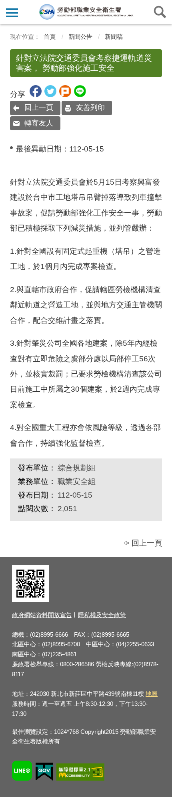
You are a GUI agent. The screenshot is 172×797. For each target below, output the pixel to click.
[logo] (85, 11)
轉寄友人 (38, 123)
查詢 (160, 12)
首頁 (50, 36)
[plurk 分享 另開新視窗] (65, 94)
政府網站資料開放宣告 (42, 615)
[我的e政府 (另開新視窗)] (44, 773)
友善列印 (90, 108)
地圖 (152, 693)
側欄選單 (12, 12)
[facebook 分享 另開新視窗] (36, 94)
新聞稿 (114, 36)
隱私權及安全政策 (102, 615)
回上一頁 (38, 108)
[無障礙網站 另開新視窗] (80, 773)
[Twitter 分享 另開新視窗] (50, 94)
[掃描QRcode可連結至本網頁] (30, 599)
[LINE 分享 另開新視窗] (80, 94)
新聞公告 (80, 36)
